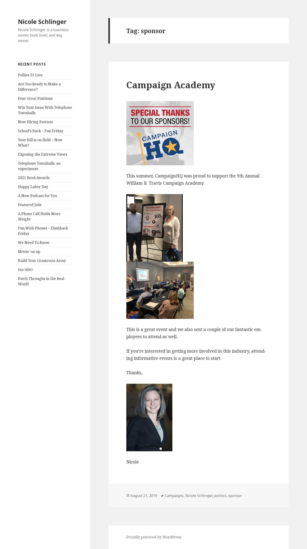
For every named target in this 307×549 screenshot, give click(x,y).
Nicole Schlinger (42, 21)
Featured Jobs (30, 204)
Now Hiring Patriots (35, 121)
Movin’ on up (29, 251)
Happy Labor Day (33, 186)
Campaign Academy (170, 85)
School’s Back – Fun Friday (40, 130)
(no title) (25, 269)
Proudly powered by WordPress (153, 537)
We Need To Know (33, 242)
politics (220, 495)
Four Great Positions (35, 98)
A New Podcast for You (37, 195)
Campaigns (174, 495)
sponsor (235, 495)
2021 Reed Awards (34, 177)
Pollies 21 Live (30, 75)
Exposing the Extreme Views (42, 154)
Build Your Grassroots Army (42, 260)
